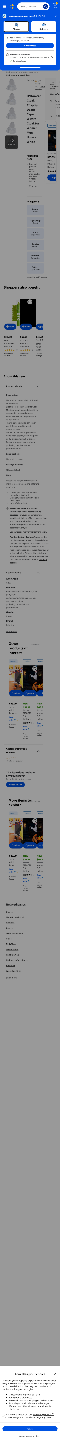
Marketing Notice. (42, 1414)
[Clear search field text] (41, 6)
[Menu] (4, 6)
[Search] (45, 6)
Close (30, 1429)
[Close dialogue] (55, 1374)
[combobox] (33, 6)
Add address (30, 45)
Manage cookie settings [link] (29, 1436)
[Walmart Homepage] (12, 6)
